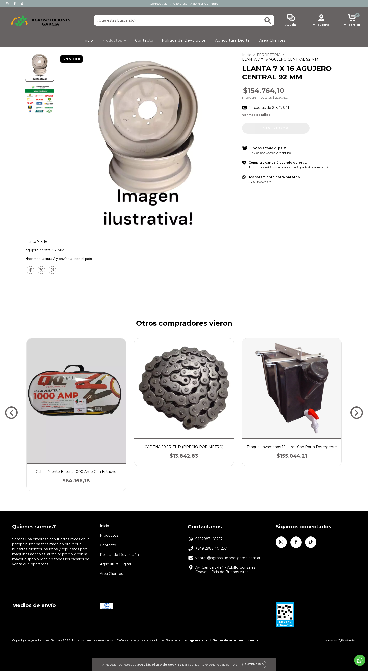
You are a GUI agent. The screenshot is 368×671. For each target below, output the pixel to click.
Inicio (87, 40)
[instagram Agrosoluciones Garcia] (7, 3)
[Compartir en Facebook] (31, 272)
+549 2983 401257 (211, 548)
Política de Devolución (184, 40)
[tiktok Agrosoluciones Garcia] (22, 3)
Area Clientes (272, 40)
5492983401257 (209, 538)
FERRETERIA (269, 55)
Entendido (254, 664)
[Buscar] (268, 20)
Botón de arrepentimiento (235, 640)
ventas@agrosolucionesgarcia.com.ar (227, 558)
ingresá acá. (198, 640)
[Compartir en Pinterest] (52, 272)
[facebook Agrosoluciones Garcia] (15, 3)
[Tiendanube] (340, 641)
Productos (112, 40)
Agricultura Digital (233, 40)
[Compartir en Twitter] (42, 272)
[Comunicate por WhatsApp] (359, 660)
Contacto (144, 40)
